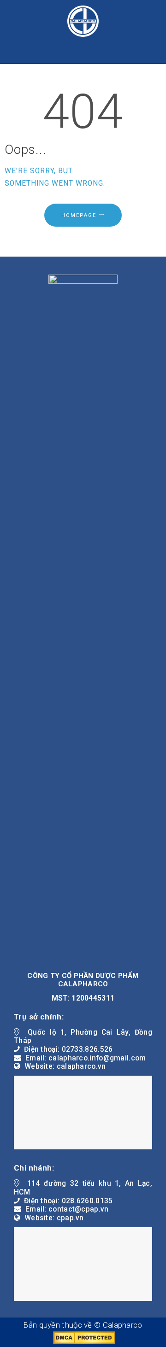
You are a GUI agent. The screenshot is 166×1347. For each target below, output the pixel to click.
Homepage (78, 215)
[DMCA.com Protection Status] (83, 1336)
